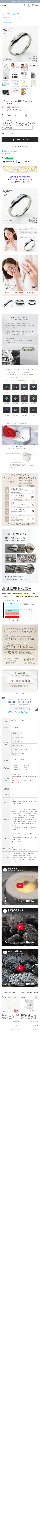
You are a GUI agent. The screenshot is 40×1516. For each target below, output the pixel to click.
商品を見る (35, 1029)
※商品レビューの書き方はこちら (20, 712)
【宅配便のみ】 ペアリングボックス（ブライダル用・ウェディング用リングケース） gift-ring (29, 1017)
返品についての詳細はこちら (11, 151)
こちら (27, 765)
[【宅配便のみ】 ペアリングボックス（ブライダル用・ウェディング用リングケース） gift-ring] (29, 1004)
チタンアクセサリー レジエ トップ (10, 13)
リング (4, 14)
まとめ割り (5, 19)
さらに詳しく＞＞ (16, 862)
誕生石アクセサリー (8, 17)
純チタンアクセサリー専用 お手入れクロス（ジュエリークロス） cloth (10, 1016)
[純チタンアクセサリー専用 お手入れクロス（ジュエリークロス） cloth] (11, 1004)
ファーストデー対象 (8, 22)
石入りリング (11, 14)
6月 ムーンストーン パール (21, 17)
